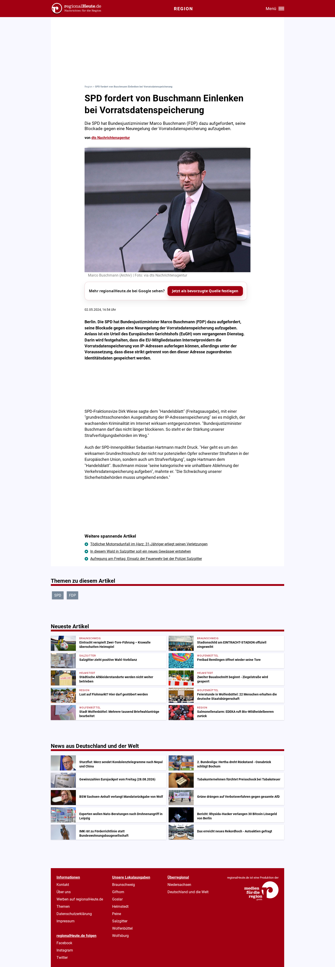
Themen (63, 906)
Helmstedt (120, 906)
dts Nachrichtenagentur (110, 138)
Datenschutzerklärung (74, 914)
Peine (116, 914)
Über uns (64, 892)
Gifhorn (118, 892)
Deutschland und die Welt (188, 892)
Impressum (66, 921)
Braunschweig (123, 884)
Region (88, 86)
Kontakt (63, 884)
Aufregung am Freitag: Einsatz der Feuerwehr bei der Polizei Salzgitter (146, 559)
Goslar (117, 899)
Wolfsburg (120, 936)
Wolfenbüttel (122, 928)
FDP (72, 595)
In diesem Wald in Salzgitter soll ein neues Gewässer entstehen (140, 551)
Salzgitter (119, 921)
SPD (57, 595)
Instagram (65, 950)
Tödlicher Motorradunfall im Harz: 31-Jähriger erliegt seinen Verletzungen (149, 544)
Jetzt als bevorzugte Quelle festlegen (205, 290)
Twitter (62, 957)
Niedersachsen (179, 884)
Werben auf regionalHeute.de (80, 899)
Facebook (64, 943)
